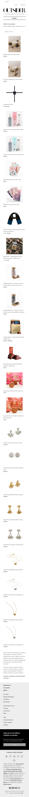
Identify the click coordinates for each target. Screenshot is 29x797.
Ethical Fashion (20, 763)
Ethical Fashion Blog (15, 778)
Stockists (5, 725)
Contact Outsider (7, 722)
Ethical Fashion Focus (8, 705)
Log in (16, 4)
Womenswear (7, 685)
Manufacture (6, 701)
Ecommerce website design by (16, 793)
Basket (23, 4)
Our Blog (5, 708)
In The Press (6, 710)
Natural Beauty (7, 784)
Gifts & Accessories (9, 24)
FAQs (4, 717)
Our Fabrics (6, 699)
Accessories (6, 687)
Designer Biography (8, 696)
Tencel (12, 773)
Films (4, 713)
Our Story (5, 694)
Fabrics (5, 690)
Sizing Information (8, 719)
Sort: (6, 31)
